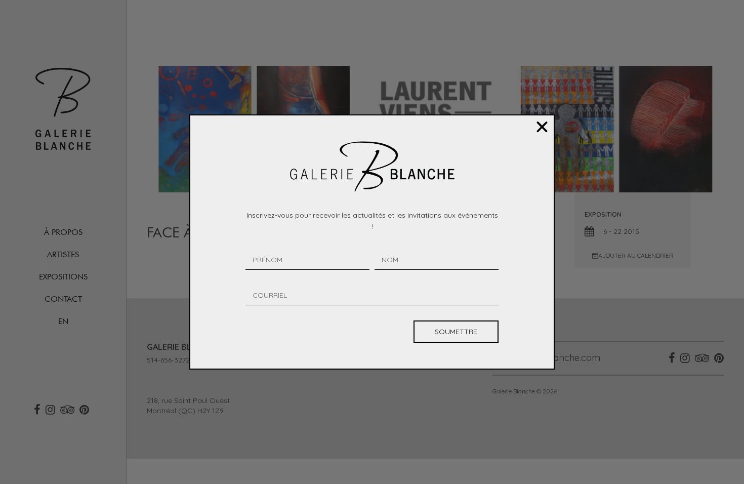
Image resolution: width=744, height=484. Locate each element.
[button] (542, 127)
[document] (372, 242)
